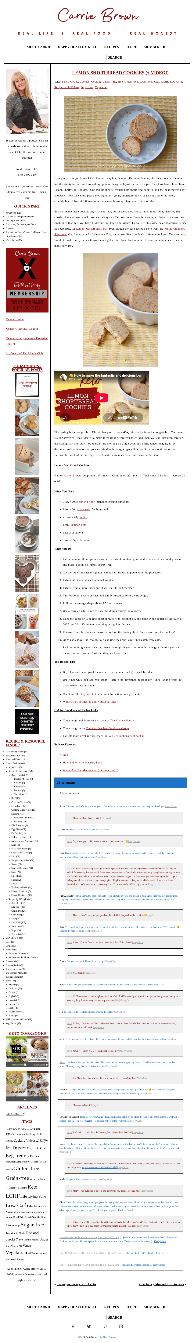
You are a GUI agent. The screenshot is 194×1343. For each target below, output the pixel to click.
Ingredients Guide (91, 694)
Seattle (11, 1008)
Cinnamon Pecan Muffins (27, 650)
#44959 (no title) (13, 213)
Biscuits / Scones (22, 779)
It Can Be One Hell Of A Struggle (27, 721)
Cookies (18, 782)
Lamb (13, 845)
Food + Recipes (13, 763)
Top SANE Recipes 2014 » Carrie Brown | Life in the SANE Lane (89, 1264)
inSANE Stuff (12, 938)
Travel (8, 980)
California (13, 988)
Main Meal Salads (19, 848)
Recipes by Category (18, 771)
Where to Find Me (14, 240)
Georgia (12, 1000)
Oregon (12, 1004)
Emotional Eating (13, 759)
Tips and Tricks (13, 977)
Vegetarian (16, 934)
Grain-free (16, 914)
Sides (13, 872)
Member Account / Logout (22, 328)
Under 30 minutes (19, 895)
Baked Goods (17, 775)
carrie (69, 818)
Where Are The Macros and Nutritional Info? (90, 701)
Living (9, 946)
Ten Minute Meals (19, 887)
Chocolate (15, 806)
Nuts (65, 754)
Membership (11, 949)
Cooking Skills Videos (21, 810)
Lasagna (27, 689)
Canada (12, 992)
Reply (168, 806)
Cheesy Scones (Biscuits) (27, 418)
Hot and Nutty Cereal (27, 535)
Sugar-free (16, 926)
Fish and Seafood (19, 837)
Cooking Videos (24, 1140)
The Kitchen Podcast (122, 720)
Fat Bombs (16, 833)
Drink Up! (27, 612)
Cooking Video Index (15, 220)
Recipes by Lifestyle (18, 899)
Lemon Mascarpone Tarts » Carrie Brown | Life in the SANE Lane (89, 1237)
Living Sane (36, 1196)
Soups (14, 883)
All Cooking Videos (15, 751)
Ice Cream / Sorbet (22, 817)
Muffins (18, 790)
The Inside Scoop (13, 969)
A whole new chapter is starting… (21, 216)
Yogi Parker (11, 1023)
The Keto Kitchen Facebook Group (107, 728)
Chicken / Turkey (19, 802)
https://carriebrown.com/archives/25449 (99, 1167)
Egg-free (15, 907)
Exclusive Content (17, 953)
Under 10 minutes (19, 891)
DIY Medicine (17, 825)
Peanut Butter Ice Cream (27, 457)
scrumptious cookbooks (128, 735)
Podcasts (10, 228)
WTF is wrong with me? (17, 1019)
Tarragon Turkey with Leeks (76, 1284)
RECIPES (111, 47)
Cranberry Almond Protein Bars (161, 1284)
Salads (14, 864)
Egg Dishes (16, 829)
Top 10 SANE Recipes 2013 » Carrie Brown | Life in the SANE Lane (90, 1253)
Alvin (62, 1062)
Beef (13, 798)
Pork (13, 856)
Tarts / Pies (19, 794)
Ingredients (14, 767)
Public (28, 1212)
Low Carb (15, 922)
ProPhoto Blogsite (108, 1337)
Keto (13, 918)
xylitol (83, 517)
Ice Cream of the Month (16, 1188)
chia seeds (83, 509)
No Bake (18, 821)
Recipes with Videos (20, 860)
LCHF (13, 1196)
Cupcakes (18, 786)
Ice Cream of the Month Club (22, 957)
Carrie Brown (72, 475)
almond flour (87, 501)
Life (7, 942)
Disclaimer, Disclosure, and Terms (21, 224)
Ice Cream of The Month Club (24, 353)
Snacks (14, 880)
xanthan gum (79, 524)
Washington (14, 1015)
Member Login (15, 319)
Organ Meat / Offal (20, 852)
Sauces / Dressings (19, 868)
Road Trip (18, 1217)
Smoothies (16, 876)
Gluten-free (16, 911)
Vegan (14, 930)
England (12, 996)
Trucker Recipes (31, 1240)
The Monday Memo (15, 973)
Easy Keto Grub (13, 755)
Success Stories (13, 965)
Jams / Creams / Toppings (22, 841)
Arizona (12, 984)
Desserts (15, 814)
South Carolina (15, 1011)
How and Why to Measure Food (82, 762)
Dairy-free (16, 903)
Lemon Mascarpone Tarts (91, 228)
